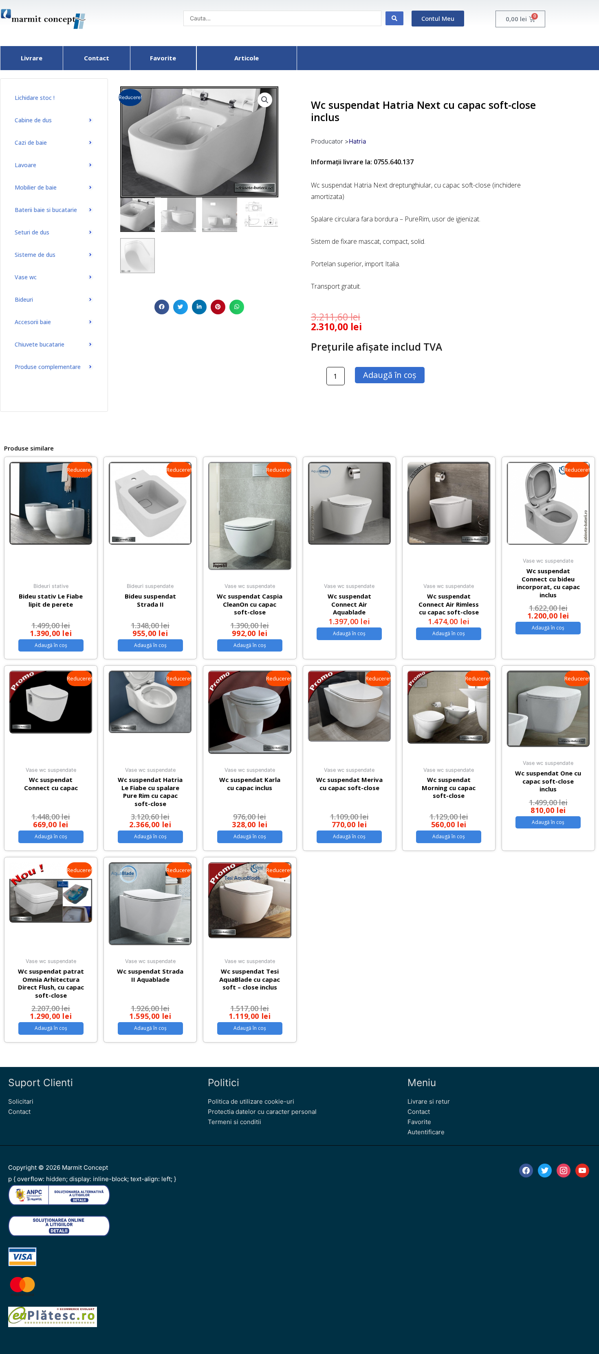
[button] (161, 307)
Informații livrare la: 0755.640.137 (362, 161)
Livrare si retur (428, 1101)
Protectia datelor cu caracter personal (262, 1111)
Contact (19, 1111)
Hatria (357, 141)
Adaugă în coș (389, 374)
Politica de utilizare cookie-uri (251, 1101)
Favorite (419, 1122)
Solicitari (20, 1101)
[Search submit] (394, 18)
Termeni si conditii (234, 1122)
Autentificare (426, 1132)
